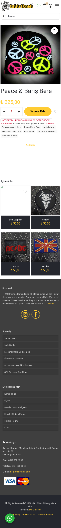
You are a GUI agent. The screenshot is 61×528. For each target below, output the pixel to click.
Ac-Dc (16, 266)
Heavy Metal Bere (32, 127)
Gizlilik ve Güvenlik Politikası (18, 365)
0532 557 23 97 (15, 460)
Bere (28, 123)
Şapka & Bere (37, 123)
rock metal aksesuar (47, 131)
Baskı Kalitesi (29, 514)
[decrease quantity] (4, 111)
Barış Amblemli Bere (11, 127)
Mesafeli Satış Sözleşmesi (17, 352)
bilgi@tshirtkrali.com (20, 471)
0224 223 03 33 (19, 466)
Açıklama (30, 145)
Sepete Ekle (38, 111)
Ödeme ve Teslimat (13, 358)
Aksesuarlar (19, 123)
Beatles (45, 266)
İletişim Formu (11, 421)
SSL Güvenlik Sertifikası (15, 372)
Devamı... (51, 303)
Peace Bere (29, 131)
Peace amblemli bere (11, 131)
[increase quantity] (19, 111)
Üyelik (7, 400)
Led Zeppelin (15, 219)
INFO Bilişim (35, 509)
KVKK (7, 427)
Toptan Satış (10, 338)
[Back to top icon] (54, 521)
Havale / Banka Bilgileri (15, 407)
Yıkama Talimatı (45, 514)
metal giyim (49, 127)
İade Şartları (10, 345)
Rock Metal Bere (9, 135)
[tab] (30, 145)
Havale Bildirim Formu (15, 414)
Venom (45, 219)
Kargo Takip (10, 394)
